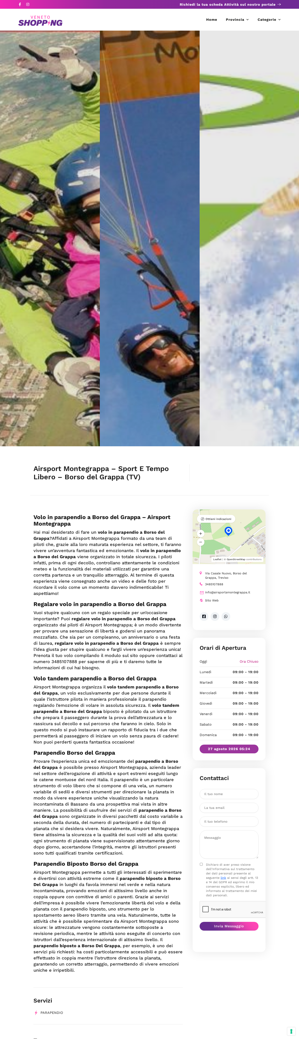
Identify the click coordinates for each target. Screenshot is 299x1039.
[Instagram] (28, 4)
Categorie (267, 19)
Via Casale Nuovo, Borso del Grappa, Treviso (226, 575)
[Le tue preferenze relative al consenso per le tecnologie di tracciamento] (291, 1031)
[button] (200, 533)
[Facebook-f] (20, 4)
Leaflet (217, 559)
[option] (50, 238)
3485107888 (214, 584)
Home (211, 19)
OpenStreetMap (236, 559)
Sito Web (212, 600)
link (223, 877)
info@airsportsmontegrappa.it (227, 592)
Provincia (235, 19)
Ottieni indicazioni (218, 519)
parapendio (51, 1013)
